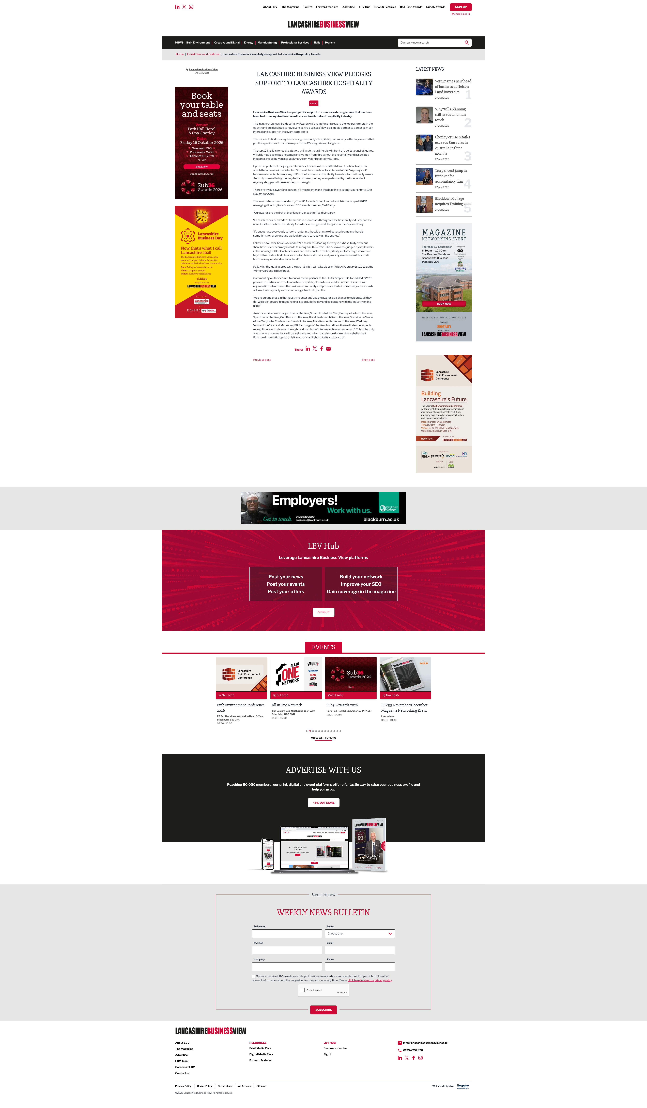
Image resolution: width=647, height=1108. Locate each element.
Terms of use (225, 1086)
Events (307, 7)
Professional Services (295, 42)
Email (330, 942)
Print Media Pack (260, 1048)
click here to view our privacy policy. (370, 980)
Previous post (262, 359)
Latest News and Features (203, 54)
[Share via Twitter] (315, 348)
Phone (330, 959)
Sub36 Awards (435, 7)
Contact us (182, 1073)
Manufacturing (267, 42)
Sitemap (261, 1086)
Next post (368, 359)
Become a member (336, 1048)
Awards (314, 103)
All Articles (244, 1086)
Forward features (327, 7)
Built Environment (198, 42)
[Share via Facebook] (321, 348)
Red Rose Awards (411, 7)
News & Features (385, 7)
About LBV (270, 7)
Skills (316, 42)
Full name (259, 926)
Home (180, 54)
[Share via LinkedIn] (308, 348)
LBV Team (182, 1061)
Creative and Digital (227, 42)
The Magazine (290, 7)
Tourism (330, 42)
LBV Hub (364, 7)
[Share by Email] (328, 349)
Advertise (348, 7)
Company (259, 959)
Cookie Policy (204, 1086)
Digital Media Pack (261, 1054)
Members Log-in (461, 13)
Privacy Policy (183, 1086)
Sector (330, 926)
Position (258, 942)
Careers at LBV (185, 1067)
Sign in (328, 1054)
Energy (248, 42)
